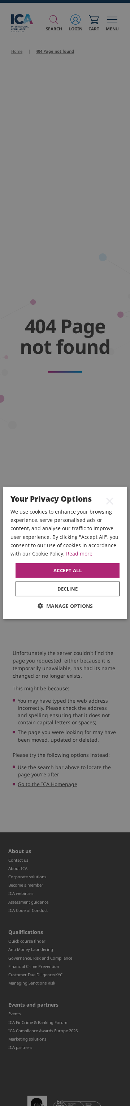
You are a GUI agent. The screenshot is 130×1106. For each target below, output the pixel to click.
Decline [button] (67, 589)
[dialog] (65, 553)
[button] (65, 606)
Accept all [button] (67, 570)
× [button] (109, 501)
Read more (79, 553)
